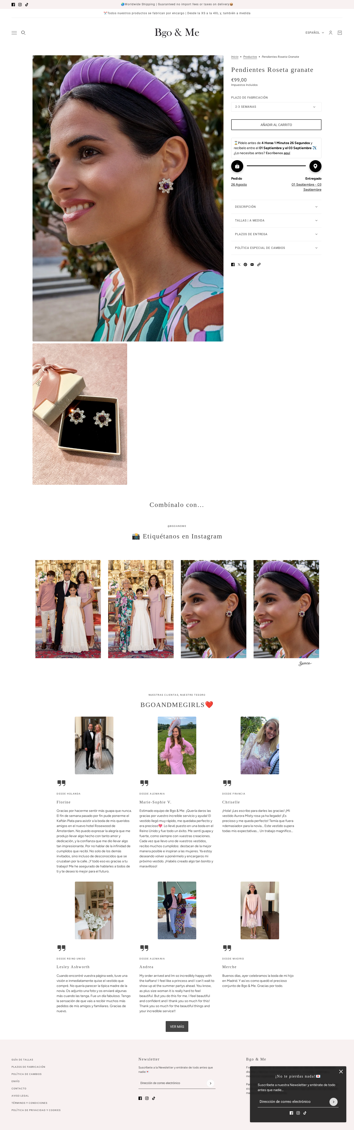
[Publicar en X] (239, 264)
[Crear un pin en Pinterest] (245, 264)
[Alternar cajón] (14, 32)
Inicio (234, 56)
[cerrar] (341, 1071)
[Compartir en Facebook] (233, 264)
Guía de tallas (22, 1059)
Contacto (19, 1088)
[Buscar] (23, 32)
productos (250, 56)
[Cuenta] (330, 32)
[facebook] (13, 4)
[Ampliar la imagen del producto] (128, 198)
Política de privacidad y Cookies (36, 1110)
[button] (259, 264)
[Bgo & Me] (177, 32)
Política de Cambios (27, 1074)
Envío (16, 1081)
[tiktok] (26, 4)
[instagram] (20, 4)
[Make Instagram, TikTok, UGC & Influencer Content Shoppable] (305, 664)
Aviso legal (20, 1095)
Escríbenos (278, 153)
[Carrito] (339, 32)
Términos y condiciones (29, 1103)
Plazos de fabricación (28, 1067)
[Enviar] (333, 1102)
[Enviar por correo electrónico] (252, 264)
